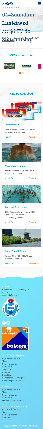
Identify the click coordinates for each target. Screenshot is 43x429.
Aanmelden (34, 137)
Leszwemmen (11, 124)
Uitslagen (6, 372)
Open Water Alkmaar (16, 251)
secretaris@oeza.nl (10, 295)
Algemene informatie (11, 358)
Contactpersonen (9, 364)
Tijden (4, 361)
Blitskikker (34, 426)
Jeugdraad (6, 369)
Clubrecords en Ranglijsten (13, 378)
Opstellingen (7, 375)
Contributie (7, 367)
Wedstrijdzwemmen (15, 165)
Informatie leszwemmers (12, 400)
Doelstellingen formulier (12, 380)
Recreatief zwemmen (15, 207)
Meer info (8, 137)
